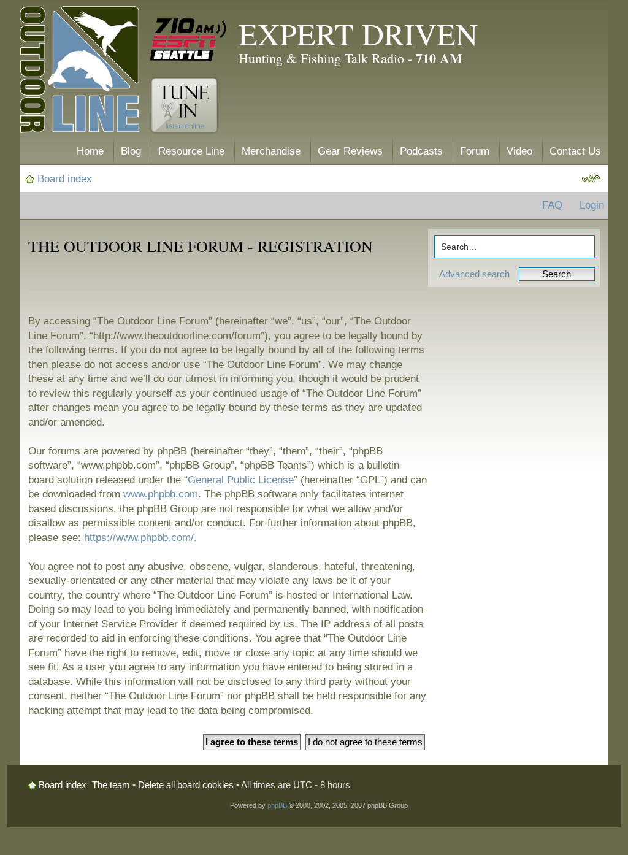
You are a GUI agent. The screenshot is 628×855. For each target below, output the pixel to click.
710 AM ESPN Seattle (188, 39)
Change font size (591, 179)
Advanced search (474, 274)
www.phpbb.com (160, 494)
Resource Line (191, 151)
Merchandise (271, 151)
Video (519, 151)
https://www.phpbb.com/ (139, 537)
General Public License (241, 480)
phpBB (277, 805)
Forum (474, 151)
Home (90, 151)
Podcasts (421, 151)
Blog (131, 151)
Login (592, 205)
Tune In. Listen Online (184, 105)
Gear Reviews (350, 151)
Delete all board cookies (186, 785)
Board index (64, 179)
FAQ (552, 205)
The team (111, 785)
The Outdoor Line (79, 72)
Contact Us (575, 151)
